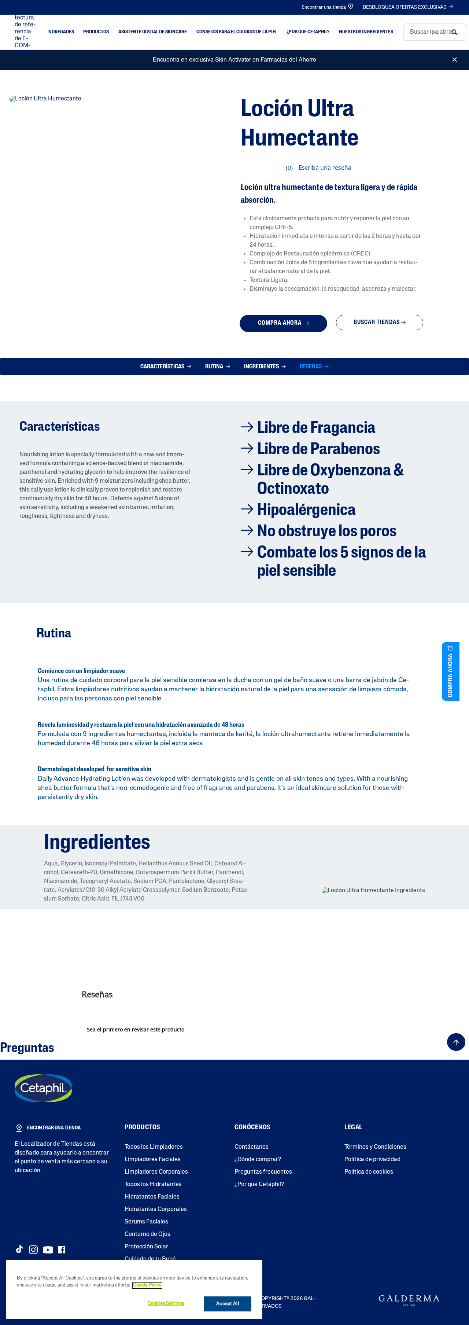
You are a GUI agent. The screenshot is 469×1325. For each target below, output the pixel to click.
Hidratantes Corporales (156, 1209)
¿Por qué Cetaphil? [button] (308, 32)
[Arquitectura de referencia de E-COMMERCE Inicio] (26, 32)
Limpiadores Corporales (156, 1172)
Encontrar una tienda (324, 7)
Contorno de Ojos (147, 1234)
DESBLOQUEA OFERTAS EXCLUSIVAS (404, 7)
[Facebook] (61, 1249)
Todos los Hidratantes (153, 1185)
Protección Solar (146, 1247)
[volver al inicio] (456, 1042)
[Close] (454, 57)
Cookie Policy (147, 1285)
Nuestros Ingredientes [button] (366, 32)
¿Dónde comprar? (257, 1160)
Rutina (214, 367)
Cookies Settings (166, 1303)
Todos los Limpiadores (154, 1147)
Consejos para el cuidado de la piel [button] (236, 32)
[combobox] (434, 32)
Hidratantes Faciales (152, 1197)
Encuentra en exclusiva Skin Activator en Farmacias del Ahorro (234, 59)
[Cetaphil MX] (43, 1088)
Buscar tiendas (377, 322)
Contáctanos (251, 1147)
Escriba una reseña (325, 167)
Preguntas (27, 1048)
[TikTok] (19, 1249)
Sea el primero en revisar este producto (137, 1031)
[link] (270, 168)
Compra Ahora (280, 323)
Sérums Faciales (146, 1222)
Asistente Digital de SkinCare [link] (152, 32)
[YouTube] (48, 1250)
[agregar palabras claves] (454, 32)
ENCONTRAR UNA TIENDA (54, 1128)
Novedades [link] (61, 32)
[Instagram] (33, 1250)
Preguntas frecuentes (263, 1172)
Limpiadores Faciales (153, 1160)
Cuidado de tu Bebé (150, 1259)
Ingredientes (262, 367)
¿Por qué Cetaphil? (259, 1185)
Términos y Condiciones (375, 1147)
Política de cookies (368, 1172)
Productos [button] (96, 32)
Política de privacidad (372, 1160)
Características (162, 367)
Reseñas (311, 367)
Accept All (227, 1304)
